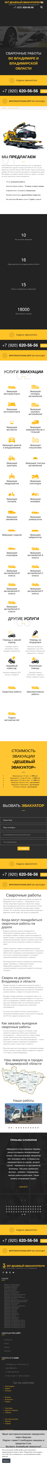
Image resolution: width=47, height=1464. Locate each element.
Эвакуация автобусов (11, 428)
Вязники (8, 1397)
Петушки (8, 1390)
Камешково (9, 1430)
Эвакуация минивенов (11, 518)
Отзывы (7, 1347)
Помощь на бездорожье (35, 641)
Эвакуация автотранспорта (12, 392)
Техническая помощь (35, 667)
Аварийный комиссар (11, 667)
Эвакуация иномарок (35, 500)
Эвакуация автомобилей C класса (35, 573)
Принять (6, 1461)
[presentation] (22, 1199)
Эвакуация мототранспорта (12, 410)
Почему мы (8, 1340)
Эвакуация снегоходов (35, 482)
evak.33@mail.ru (11, 1368)
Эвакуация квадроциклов (12, 482)
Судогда (8, 1423)
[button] (23, 835)
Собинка (8, 1412)
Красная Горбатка (11, 1410)
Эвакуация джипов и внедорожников (11, 446)
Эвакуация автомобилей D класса (12, 591)
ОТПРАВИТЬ (23, 848)
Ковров (7, 1388)
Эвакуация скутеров (11, 500)
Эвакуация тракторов (11, 464)
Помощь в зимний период (12, 641)
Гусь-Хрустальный (11, 1419)
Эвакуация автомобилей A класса (35, 555)
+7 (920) (23, 7)
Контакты (7, 1351)
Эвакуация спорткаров (11, 554)
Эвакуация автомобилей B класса (12, 573)
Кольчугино (9, 1399)
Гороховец (8, 1408)
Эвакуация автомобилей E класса (35, 591)
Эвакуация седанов (12, 534)
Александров (9, 1386)
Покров (7, 1401)
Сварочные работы (11, 691)
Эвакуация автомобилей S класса (12, 609)
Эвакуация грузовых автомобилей (35, 412)
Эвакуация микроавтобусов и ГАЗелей (35, 429)
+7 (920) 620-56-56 (12, 1372)
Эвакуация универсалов (35, 518)
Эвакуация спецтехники (35, 446)
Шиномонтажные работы (35, 693)
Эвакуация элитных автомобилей (35, 464)
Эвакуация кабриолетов (35, 536)
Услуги (6, 1343)
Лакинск (8, 1421)
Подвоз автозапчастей (11, 718)
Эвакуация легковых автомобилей (35, 394)
